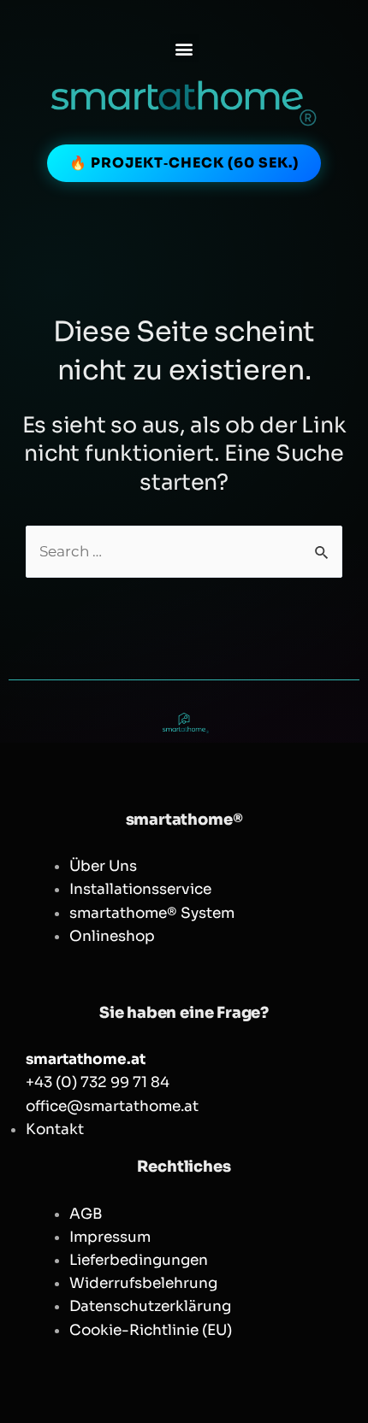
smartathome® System (151, 913)
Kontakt (55, 1129)
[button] (184, 48)
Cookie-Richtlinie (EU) (150, 1330)
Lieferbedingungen (138, 1260)
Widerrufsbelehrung (143, 1283)
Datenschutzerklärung (150, 1306)
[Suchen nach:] (184, 552)
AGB (86, 1214)
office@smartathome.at (112, 1106)
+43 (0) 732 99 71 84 (97, 1082)
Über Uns (103, 866)
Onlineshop (112, 936)
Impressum (110, 1237)
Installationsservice (140, 889)
